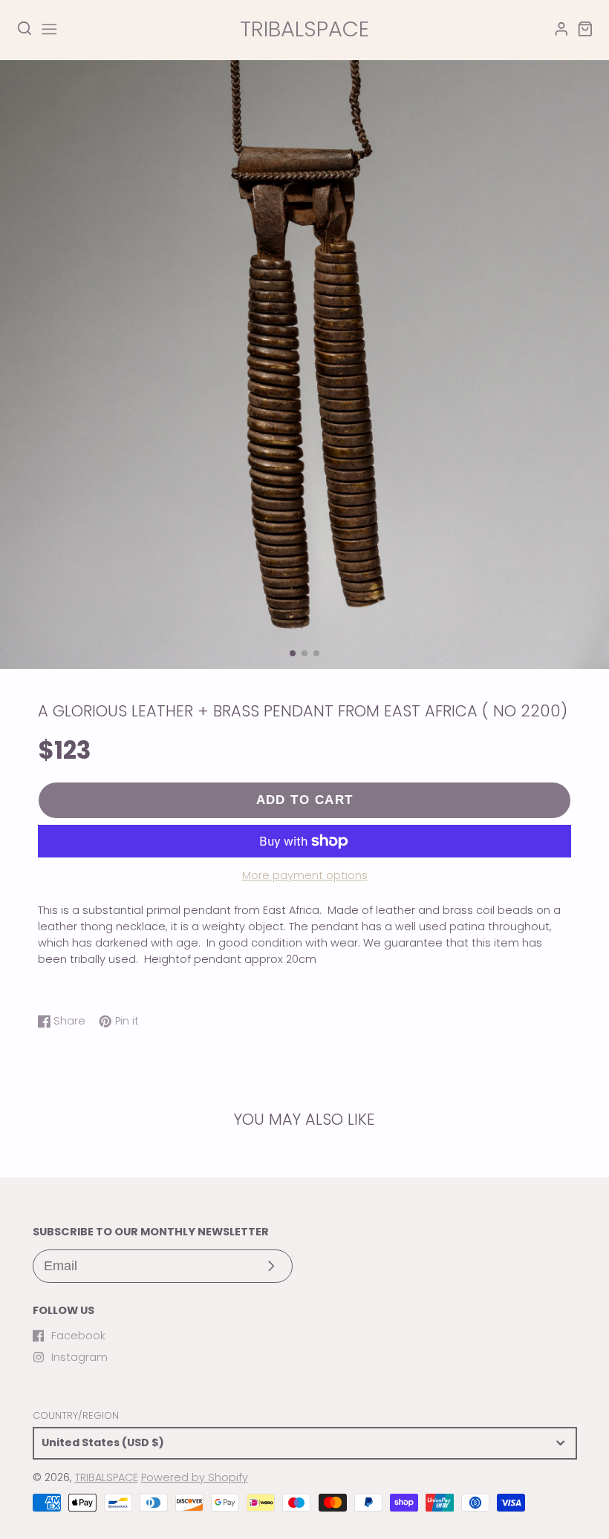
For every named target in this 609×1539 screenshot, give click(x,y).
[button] (293, 653)
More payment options (305, 875)
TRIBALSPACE (106, 1477)
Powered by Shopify (194, 1477)
